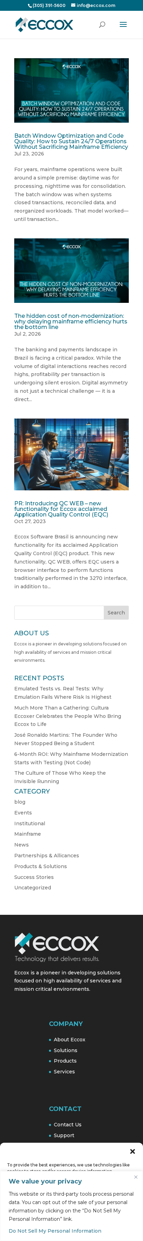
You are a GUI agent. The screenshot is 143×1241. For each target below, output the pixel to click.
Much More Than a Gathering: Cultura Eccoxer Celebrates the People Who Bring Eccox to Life (67, 716)
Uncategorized (32, 887)
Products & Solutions (40, 866)
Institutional (29, 823)
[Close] (136, 1177)
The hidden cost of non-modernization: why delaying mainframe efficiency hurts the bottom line (70, 321)
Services (64, 1071)
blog (19, 802)
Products (65, 1061)
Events (23, 813)
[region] (71, 1206)
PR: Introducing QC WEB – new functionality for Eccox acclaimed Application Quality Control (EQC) (61, 509)
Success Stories (34, 877)
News (21, 845)
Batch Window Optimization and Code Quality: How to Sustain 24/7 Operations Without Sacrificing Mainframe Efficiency (71, 141)
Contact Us (68, 1124)
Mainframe (27, 834)
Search (116, 613)
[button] (132, 1151)
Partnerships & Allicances (46, 855)
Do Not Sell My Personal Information (55, 1231)
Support (64, 1135)
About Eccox (69, 1039)
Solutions (65, 1050)
